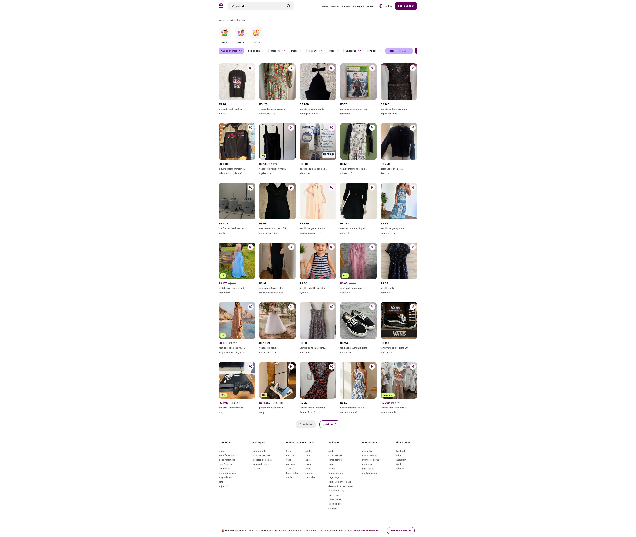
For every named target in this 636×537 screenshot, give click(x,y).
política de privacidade (366, 530)
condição (372, 50)
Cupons (332, 508)
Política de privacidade (339, 481)
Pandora (290, 464)
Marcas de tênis (260, 464)
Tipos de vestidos (261, 455)
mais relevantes (229, 50)
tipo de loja (254, 50)
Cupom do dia (259, 451)
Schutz (308, 473)
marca (294, 50)
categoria (275, 50)
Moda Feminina (226, 455)
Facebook (400, 451)
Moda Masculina (227, 459)
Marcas (332, 468)
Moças (324, 6)
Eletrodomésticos (227, 473)
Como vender (335, 455)
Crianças (346, 6)
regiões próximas (397, 50)
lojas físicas (334, 495)
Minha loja (367, 451)
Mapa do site (335, 503)
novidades (350, 50)
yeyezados (367, 468)
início (222, 20)
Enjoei (222, 451)
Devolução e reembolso (340, 486)
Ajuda (331, 451)
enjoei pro (358, 6)
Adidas (308, 451)
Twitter (399, 455)
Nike (307, 459)
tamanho (313, 50)
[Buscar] (289, 6)
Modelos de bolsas (262, 459)
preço (331, 50)
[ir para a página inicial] (221, 7)
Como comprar (335, 459)
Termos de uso (335, 473)
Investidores (334, 499)
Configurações (369, 473)
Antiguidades (225, 477)
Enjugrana (367, 464)
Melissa (290, 455)
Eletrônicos (224, 468)
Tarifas (331, 464)
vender (406, 6)
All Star (289, 468)
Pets (221, 481)
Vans (288, 459)
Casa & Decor (225, 464)
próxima (328, 424)
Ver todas (310, 477)
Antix (307, 468)
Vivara (308, 464)
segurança (333, 477)
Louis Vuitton (292, 473)
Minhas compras (370, 459)
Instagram (401, 459)
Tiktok (398, 464)
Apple (289, 477)
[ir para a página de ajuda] (381, 6)
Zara (307, 455)
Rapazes (335, 6)
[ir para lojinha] (277, 287)
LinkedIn (400, 468)
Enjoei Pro (224, 486)
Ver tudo (256, 468)
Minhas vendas (370, 455)
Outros (370, 6)
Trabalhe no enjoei (337, 490)
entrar (388, 6)
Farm (288, 451)
